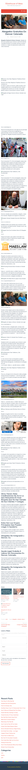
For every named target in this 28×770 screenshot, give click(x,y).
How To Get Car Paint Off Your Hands (9, 724)
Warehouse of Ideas (14, 3)
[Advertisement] (14, 63)
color (7, 619)
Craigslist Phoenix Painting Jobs (8, 733)
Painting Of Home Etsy (6, 742)
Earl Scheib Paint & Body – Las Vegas (9, 731)
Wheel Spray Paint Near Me (7, 721)
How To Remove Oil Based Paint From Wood (11, 710)
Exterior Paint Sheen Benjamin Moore (9, 726)
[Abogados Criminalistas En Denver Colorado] (6, 592)
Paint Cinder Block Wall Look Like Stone (10, 740)
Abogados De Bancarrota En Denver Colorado (18, 597)
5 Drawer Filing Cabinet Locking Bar (22, 624)
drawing (2, 755)
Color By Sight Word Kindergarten (5, 624)
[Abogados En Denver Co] (6, 606)
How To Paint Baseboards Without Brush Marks (11, 744)
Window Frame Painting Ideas (7, 747)
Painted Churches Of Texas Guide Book (9, 715)
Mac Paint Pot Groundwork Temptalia (9, 738)
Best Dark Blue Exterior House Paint (9, 717)
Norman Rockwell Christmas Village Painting (10, 728)
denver (23, 619)
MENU (24, 11)
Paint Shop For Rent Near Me (7, 701)
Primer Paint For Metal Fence (7, 735)
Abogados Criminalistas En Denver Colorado (5, 597)
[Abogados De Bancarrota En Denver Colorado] (18, 592)
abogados (15, 619)
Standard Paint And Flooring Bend (8, 703)
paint (2, 757)
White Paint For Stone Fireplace (8, 719)
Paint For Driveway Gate (6, 705)
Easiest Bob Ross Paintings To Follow (9, 712)
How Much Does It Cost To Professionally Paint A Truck (13, 708)
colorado (19, 619)
